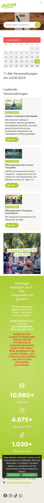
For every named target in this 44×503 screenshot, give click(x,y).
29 (32, 66)
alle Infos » (12, 139)
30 (37, 66)
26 (16, 66)
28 (27, 66)
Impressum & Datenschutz (19, 482)
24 (6, 66)
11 (11, 57)
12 (16, 57)
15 (32, 57)
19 (16, 61)
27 (21, 66)
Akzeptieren (13, 475)
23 (37, 61)
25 (11, 66)
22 (32, 61)
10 (6, 57)
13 (22, 57)
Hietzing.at (9, 5)
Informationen (29, 475)
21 (27, 61)
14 (27, 57)
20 (21, 61)
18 (11, 61)
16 (37, 57)
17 (6, 61)
